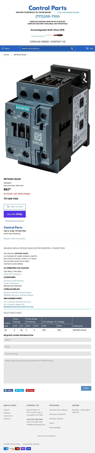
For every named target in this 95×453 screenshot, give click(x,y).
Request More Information (14, 239)
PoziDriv (7, 419)
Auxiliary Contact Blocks (14, 281)
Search (6, 410)
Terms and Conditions (46, 436)
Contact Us (8, 416)
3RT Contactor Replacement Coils (17, 302)
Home (6, 55)
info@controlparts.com (36, 425)
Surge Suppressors (11, 283)
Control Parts (15, 444)
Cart (91, 48)
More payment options (14, 221)
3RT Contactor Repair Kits (14, 304)
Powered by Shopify (31, 444)
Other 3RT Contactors (12, 274)
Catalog (7, 413)
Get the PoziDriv (38, 36)
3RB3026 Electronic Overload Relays (18, 295)
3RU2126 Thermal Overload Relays (17, 292)
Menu (7, 48)
